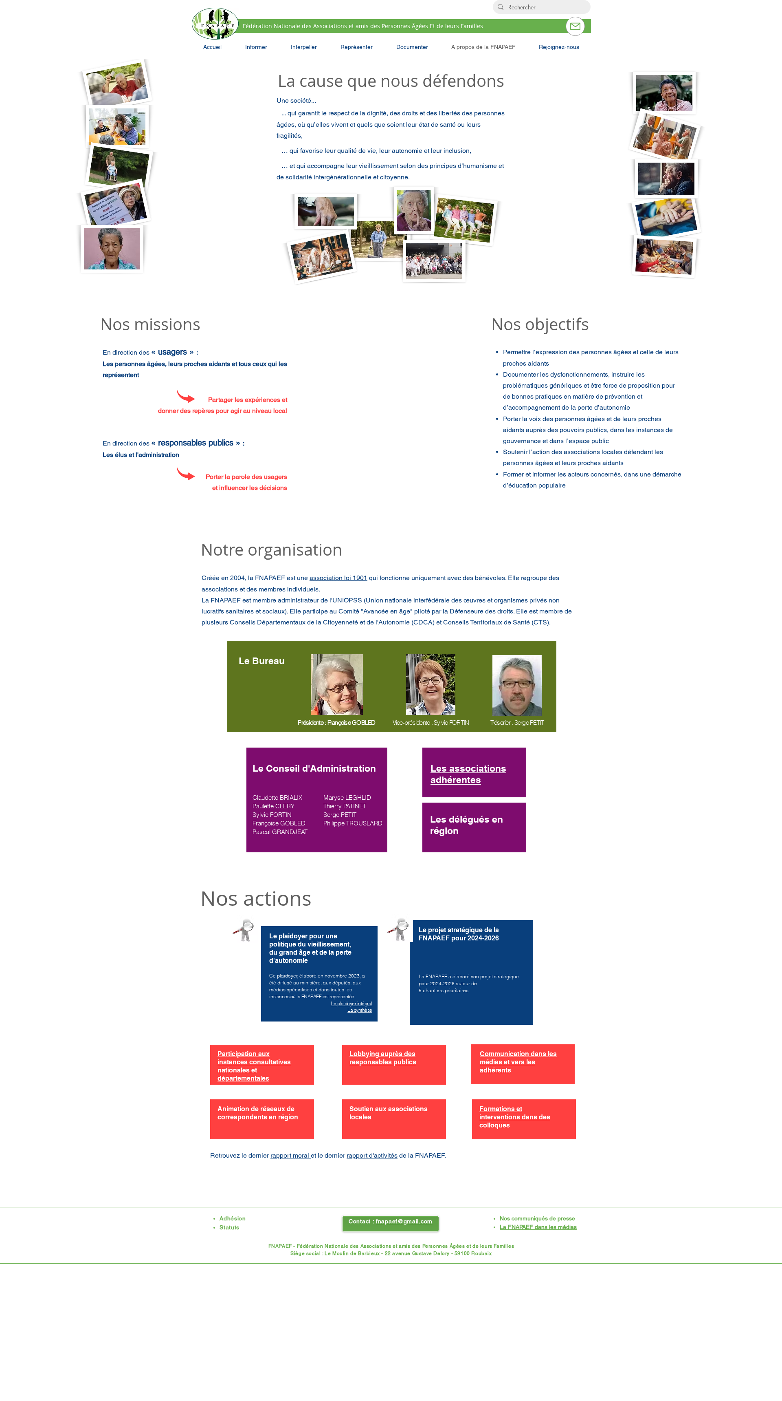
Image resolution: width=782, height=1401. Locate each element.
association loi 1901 (338, 578)
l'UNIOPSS (345, 600)
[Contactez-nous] (575, 26)
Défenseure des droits (481, 611)
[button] (256, 47)
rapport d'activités (372, 1155)
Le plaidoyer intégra (351, 1003)
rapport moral (290, 1155)
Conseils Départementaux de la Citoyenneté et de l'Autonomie (320, 622)
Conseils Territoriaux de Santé (486, 622)
